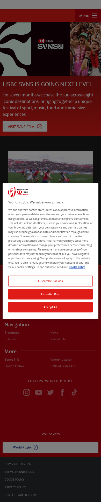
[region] (51, 251)
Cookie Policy (77, 267)
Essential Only (50, 294)
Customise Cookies (50, 281)
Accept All (50, 307)
